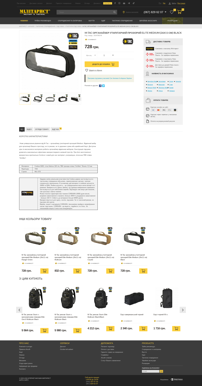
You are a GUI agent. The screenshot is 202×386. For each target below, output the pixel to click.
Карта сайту (24, 380)
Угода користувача (25, 363)
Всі (22, 129)
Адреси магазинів (132, 12)
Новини (77, 3)
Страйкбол (104, 355)
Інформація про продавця (28, 366)
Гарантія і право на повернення (112, 352)
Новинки (24, 21)
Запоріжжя (162, 81)
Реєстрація (181, 3)
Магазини (22, 360)
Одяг (103, 21)
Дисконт (49, 3)
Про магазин (21, 3)
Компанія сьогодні (25, 346)
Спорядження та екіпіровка (70, 21)
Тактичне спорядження (122, 21)
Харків (171, 88)
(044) (92, 381)
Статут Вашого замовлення (110, 360)
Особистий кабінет (66, 349)
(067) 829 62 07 (154, 12)
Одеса (160, 91)
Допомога (97, 3)
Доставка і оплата (36, 3)
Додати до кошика (101, 64)
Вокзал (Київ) (152, 88)
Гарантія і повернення (63, 3)
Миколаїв (161, 84)
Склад (171, 81)
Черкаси (172, 91)
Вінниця (150, 84)
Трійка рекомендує (42, 21)
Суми (171, 84)
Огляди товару (42, 129)
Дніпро (150, 91)
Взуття (91, 21)
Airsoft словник (106, 358)
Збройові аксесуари (148, 21)
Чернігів (178, 81)
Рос (160, 3)
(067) (92, 384)
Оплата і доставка (107, 349)
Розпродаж (172, 21)
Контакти (108, 3)
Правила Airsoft (24, 349)
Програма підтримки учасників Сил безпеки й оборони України (110, 78)
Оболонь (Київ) (163, 88)
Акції (21, 352)
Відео (29, 129)
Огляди (87, 3)
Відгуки (56, 129)
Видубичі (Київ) (152, 81)
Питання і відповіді (107, 346)
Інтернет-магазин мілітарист (39, 378)
